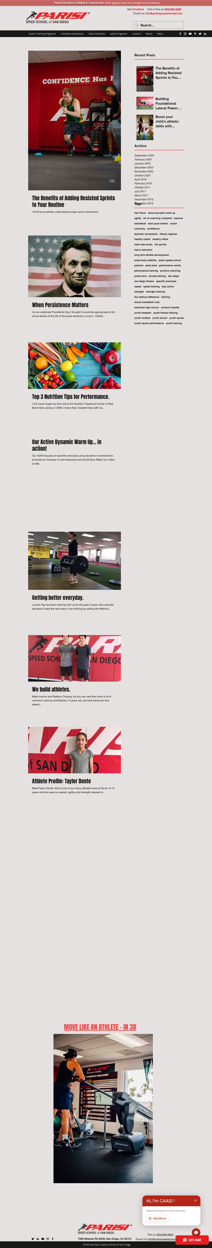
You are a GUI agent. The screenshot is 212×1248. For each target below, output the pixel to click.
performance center (170, 265)
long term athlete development (151, 255)
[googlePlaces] (195, 33)
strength (139, 291)
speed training (151, 286)
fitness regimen (168, 234)
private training (157, 276)
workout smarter (170, 307)
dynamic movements (146, 234)
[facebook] (180, 33)
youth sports (176, 318)
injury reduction (143, 249)
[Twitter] (32, 1239)
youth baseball (142, 312)
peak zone (151, 265)
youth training (174, 323)
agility (137, 218)
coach (173, 223)
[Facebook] (52, 1239)
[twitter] (200, 33)
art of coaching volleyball (157, 218)
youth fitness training (165, 312)
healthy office (160, 239)
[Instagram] (47, 1239)
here (115, 2)
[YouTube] (190, 33)
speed (137, 286)
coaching (139, 228)
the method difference (146, 297)
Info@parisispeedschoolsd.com (166, 1239)
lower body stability (145, 260)
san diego (173, 276)
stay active (168, 286)
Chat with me (159, 1218)
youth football (142, 318)
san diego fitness (144, 281)
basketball (140, 223)
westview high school (146, 307)
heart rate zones (143, 244)
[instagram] (185, 33)
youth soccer (159, 318)
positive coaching (170, 270)
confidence (153, 228)
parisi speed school (170, 260)
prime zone (140, 276)
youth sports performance (149, 323)
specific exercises (166, 281)
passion (138, 265)
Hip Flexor (140, 213)
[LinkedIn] (205, 33)
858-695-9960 (165, 1234)
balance (178, 218)
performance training (146, 270)
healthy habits (142, 239)
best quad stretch (158, 223)
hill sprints (161, 244)
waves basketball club (146, 302)
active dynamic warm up (161, 213)
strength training (155, 291)
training (165, 297)
